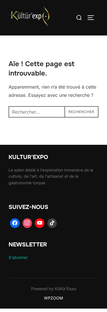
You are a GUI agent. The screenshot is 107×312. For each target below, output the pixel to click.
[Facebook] (15, 223)
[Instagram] (27, 223)
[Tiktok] (52, 223)
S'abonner (18, 257)
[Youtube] (39, 223)
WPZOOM (53, 298)
